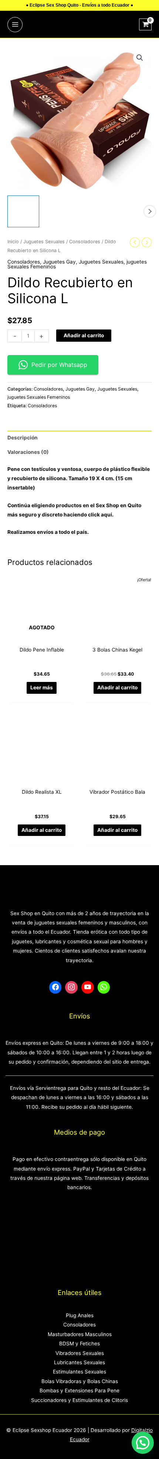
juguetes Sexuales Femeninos (38, 397)
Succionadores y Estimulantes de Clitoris (79, 1400)
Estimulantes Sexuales (79, 1372)
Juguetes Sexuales (44, 241)
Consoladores (84, 241)
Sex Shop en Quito (118, 505)
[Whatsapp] (104, 987)
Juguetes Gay (59, 262)
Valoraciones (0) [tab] (28, 452)
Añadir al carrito (84, 335)
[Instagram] (71, 987)
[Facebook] (55, 987)
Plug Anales (80, 1315)
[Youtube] (88, 987)
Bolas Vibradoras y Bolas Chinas (79, 1381)
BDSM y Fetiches (79, 1343)
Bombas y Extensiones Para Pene (79, 1390)
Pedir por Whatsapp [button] (59, 364)
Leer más (41, 687)
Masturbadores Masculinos (80, 1334)
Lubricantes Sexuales (79, 1362)
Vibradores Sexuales (79, 1353)
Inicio (13, 241)
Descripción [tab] (22, 438)
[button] (139, 57)
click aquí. (101, 515)
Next (149, 211)
